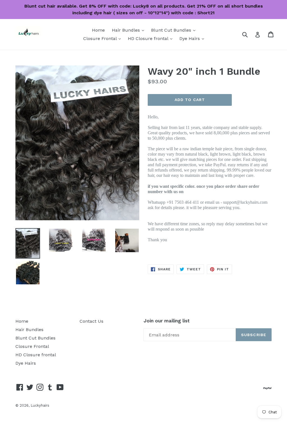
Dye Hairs (193, 38)
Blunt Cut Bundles (174, 30)
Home (98, 30)
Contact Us (91, 321)
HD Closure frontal (151, 38)
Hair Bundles (129, 30)
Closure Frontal (103, 38)
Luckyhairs (40, 405)
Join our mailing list (167, 321)
